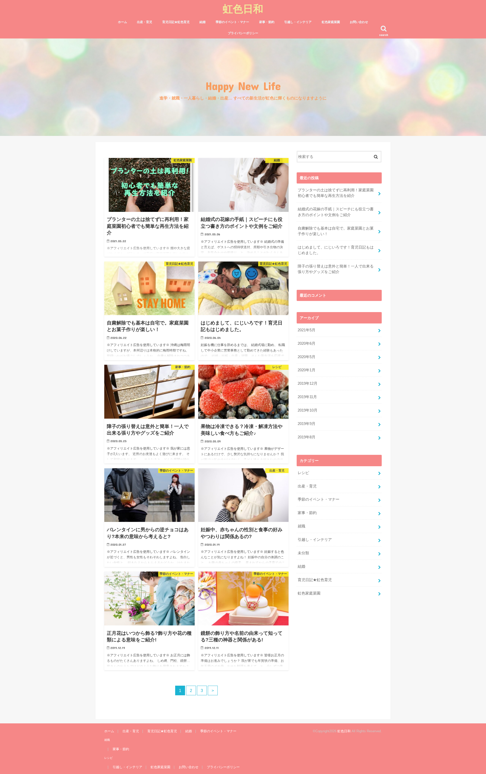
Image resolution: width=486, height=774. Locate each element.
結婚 (202, 22)
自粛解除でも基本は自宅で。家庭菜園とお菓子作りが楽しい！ (336, 231)
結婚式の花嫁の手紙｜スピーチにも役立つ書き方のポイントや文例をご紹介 (336, 212)
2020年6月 (306, 343)
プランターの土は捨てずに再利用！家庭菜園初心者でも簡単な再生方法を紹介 (336, 193)
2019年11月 (307, 397)
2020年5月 (306, 357)
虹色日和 (243, 8)
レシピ (303, 473)
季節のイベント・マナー (232, 22)
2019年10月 (307, 410)
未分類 (303, 553)
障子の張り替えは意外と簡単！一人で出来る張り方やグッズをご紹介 (336, 269)
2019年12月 (307, 383)
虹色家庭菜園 (331, 22)
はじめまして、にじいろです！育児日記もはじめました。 (336, 250)
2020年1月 (306, 370)
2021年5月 (306, 330)
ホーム (122, 22)
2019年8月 (306, 437)
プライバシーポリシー (243, 33)
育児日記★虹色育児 (176, 22)
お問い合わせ (359, 22)
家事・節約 (266, 22)
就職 (301, 526)
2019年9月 (306, 424)
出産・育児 (144, 22)
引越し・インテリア (298, 22)
